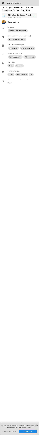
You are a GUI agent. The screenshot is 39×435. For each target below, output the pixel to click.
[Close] (37, 425)
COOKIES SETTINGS (9, 431)
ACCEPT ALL (28, 431)
